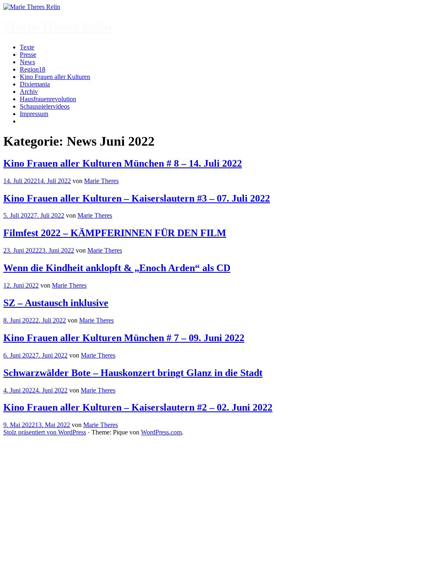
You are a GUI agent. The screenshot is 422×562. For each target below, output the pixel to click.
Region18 (32, 69)
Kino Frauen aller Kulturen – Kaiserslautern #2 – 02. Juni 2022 (137, 407)
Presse (28, 54)
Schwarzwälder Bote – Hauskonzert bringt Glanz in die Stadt (133, 372)
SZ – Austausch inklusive (55, 302)
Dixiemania (35, 84)
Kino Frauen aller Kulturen (55, 76)
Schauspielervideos (45, 106)
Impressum (34, 113)
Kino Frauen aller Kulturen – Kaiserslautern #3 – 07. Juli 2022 (136, 198)
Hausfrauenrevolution (48, 98)
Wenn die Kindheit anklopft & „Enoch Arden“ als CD (116, 267)
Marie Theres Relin (57, 26)
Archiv (29, 91)
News (27, 61)
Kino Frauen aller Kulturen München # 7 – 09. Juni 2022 (123, 337)
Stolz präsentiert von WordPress (44, 432)
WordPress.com (161, 432)
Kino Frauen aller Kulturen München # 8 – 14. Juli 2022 (122, 163)
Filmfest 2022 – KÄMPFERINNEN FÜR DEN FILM (114, 233)
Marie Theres (101, 180)
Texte (27, 47)
